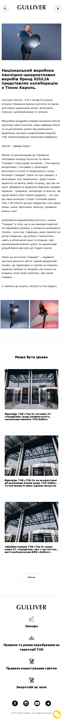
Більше (31, 577)
